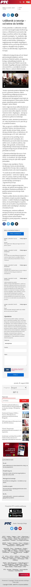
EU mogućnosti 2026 (23, 540)
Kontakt (9, 569)
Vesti (4, 536)
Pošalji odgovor (23, 238)
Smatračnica (5, 540)
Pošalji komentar (15, 233)
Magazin (6, 548)
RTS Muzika (21, 559)
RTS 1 (6, 556)
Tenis (20, 543)
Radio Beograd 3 (8, 564)
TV (3, 556)
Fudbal (9, 543)
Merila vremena (25, 537)
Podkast (13, 540)
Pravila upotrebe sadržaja (21, 580)
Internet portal (19, 570)
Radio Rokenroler (13, 565)
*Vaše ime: (6, 340)
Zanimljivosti (18, 548)
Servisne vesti (22, 539)
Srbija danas (25, 536)
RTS (4, 569)
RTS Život (17, 557)
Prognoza (7, 388)
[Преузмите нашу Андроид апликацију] (15, 515)
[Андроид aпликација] (15, 450)
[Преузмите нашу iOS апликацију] (15, 511)
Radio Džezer (18, 566)
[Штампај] (16, 15)
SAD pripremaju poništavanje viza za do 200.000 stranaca (11, 422)
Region (14, 536)
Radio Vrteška (9, 566)
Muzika (25, 548)
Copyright (11, 580)
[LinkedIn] (12, 15)
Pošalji (15, 374)
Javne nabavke (24, 569)
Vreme (15, 539)
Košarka (15, 543)
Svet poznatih (22, 549)
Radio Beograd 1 (12, 563)
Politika (9, 536)
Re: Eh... (5, 494)
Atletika (18, 544)
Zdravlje (4, 551)
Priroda (21, 551)
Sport (4, 543)
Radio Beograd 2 (23, 563)
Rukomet (5, 544)
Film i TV (10, 551)
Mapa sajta (24, 574)
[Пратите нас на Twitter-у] (11, 528)
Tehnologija (7, 549)
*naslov (6, 347)
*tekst (5, 354)
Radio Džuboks (24, 565)
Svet (19, 536)
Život (11, 548)
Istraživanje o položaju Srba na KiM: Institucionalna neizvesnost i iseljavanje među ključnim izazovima (11, 437)
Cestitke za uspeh (7, 486)
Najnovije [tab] (5, 397)
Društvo (10, 537)
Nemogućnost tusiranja (9, 478)
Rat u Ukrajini (8, 539)
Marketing (15, 569)
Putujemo (14, 549)
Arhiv (24, 566)
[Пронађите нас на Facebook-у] (16, 528)
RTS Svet (22, 556)
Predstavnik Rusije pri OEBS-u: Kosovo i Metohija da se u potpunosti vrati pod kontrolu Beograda (10, 415)
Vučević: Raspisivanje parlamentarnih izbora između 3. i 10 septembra (11, 430)
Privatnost (4, 580)
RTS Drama (10, 557)
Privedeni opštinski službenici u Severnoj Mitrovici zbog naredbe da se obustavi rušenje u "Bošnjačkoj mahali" (11, 407)
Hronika (4, 537)
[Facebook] (4, 15)
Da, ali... (5, 463)
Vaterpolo (12, 544)
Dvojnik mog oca (7, 471)
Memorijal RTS (20, 545)
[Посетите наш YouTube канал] (20, 528)
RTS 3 (16, 556)
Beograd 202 (18, 564)
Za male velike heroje (16, 552)
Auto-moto (25, 544)
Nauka (16, 551)
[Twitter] (8, 15)
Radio (5, 563)
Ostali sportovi (11, 545)
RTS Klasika (25, 557)
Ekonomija (16, 537)
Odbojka (25, 543)
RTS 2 (11, 556)
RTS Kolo (5, 559)
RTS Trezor (13, 559)
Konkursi (11, 570)
